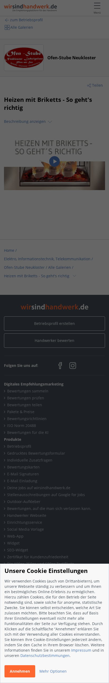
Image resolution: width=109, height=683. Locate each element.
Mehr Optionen (53, 671)
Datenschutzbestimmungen (45, 655)
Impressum (81, 650)
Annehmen (20, 671)
